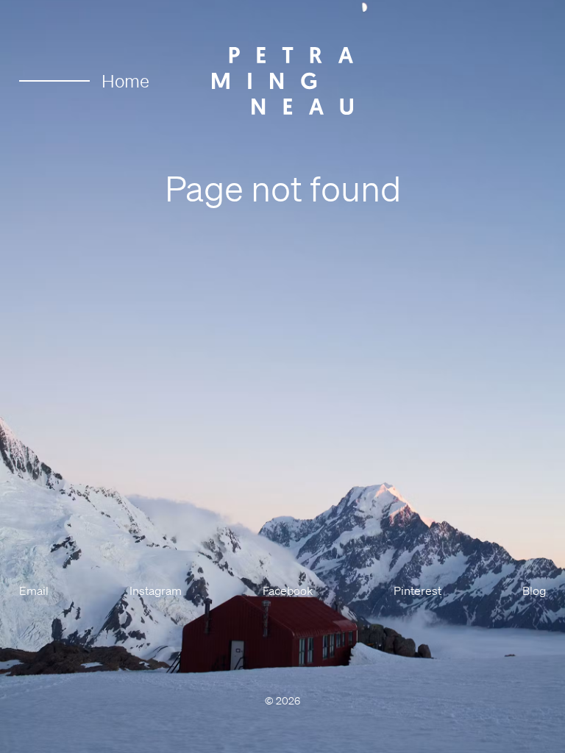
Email (34, 590)
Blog (534, 590)
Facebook (288, 590)
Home (125, 81)
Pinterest (417, 590)
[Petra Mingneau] (282, 81)
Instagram (155, 590)
